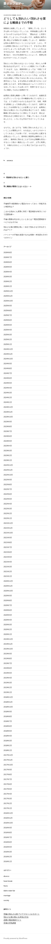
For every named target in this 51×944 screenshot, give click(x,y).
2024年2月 (8, 397)
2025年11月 (8, 296)
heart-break (8, 881)
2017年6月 (8, 784)
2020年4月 (8, 620)
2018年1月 (8, 750)
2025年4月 (8, 330)
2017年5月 (8, 789)
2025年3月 (8, 335)
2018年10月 (8, 707)
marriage (7, 895)
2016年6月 (8, 842)
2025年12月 (8, 291)
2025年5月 (8, 325)
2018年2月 (8, 745)
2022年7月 (8, 489)
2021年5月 (8, 557)
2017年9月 (8, 770)
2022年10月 (8, 475)
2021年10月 (8, 533)
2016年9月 (8, 828)
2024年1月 (8, 402)
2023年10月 (8, 417)
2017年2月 (8, 803)
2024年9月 (8, 364)
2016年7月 (8, 837)
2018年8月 (8, 716)
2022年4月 (8, 504)
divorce (10, 160)
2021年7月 (8, 547)
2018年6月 (8, 726)
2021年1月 (8, 576)
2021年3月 (8, 567)
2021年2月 (8, 571)
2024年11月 (8, 354)
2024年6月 (8, 378)
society (6, 900)
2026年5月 (8, 267)
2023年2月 (8, 455)
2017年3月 (8, 799)
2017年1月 (8, 808)
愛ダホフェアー (14, 3)
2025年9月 (8, 306)
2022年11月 (8, 470)
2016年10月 (8, 823)
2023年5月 (8, 441)
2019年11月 (8, 644)
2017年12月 (8, 755)
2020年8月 (8, 600)
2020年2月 (8, 629)
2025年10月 (8, 301)
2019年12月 (8, 639)
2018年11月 (8, 702)
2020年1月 (8, 634)
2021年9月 (8, 538)
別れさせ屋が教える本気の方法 (16, 917)
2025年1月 (8, 344)
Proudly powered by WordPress (15, 938)
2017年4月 (8, 794)
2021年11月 (8, 528)
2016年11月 (8, 818)
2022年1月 (8, 518)
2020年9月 (8, 596)
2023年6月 (8, 436)
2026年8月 (8, 252)
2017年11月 (8, 760)
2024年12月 (8, 349)
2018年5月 (8, 731)
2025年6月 (8, 320)
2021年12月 (8, 523)
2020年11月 (8, 586)
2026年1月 (8, 286)
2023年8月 (8, 426)
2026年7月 (8, 257)
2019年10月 (8, 649)
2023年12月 (8, 407)
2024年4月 (8, 388)
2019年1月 (8, 692)
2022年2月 (8, 513)
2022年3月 (8, 509)
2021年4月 (8, 562)
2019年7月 (8, 663)
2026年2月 (8, 281)
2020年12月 (8, 581)
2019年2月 (8, 687)
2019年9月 (8, 654)
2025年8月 (8, 310)
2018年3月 (8, 741)
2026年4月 (8, 272)
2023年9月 (8, 422)
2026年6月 (8, 262)
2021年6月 (8, 552)
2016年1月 (8, 861)
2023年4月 (8, 446)
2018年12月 (8, 697)
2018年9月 (8, 712)
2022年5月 (8, 499)
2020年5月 (8, 615)
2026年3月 (8, 277)
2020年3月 (8, 625)
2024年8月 (8, 368)
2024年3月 (8, 393)
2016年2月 (8, 857)
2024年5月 (8, 383)
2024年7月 (8, 373)
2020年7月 (8, 605)
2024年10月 (8, 359)
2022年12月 (8, 465)
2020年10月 (8, 591)
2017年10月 (8, 765)
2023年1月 (8, 460)
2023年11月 (8, 412)
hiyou (6, 886)
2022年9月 (8, 480)
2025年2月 (8, 339)
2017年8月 (8, 774)
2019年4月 (8, 678)
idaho (19, 15)
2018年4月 (8, 736)
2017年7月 (8, 779)
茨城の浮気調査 (10, 923)
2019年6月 (8, 668)
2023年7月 (8, 431)
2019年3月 (8, 683)
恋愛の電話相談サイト (12, 920)
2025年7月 (8, 315)
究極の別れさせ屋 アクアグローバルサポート (22, 914)
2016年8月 (8, 832)
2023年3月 (8, 451)
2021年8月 (8, 542)
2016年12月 (8, 813)
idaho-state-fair (9, 891)
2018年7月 (8, 721)
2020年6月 (8, 610)
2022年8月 (8, 484)
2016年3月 (8, 852)
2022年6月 (8, 494)
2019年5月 (8, 673)
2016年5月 (8, 847)
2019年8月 (8, 658)
